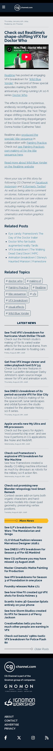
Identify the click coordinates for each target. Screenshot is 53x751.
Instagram (10, 186)
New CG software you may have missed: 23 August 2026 (25, 560)
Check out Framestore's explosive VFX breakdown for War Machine (23, 456)
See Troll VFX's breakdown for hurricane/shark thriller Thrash (24, 334)
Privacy (9, 728)
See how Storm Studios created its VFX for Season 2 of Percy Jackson (25, 614)
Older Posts (41, 649)
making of (35, 280)
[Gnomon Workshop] (19, 702)
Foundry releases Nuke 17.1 (22, 586)
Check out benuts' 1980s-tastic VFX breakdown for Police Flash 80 (25, 639)
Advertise (11, 724)
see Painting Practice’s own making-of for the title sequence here (24, 150)
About (9, 716)
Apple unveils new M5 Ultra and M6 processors (25, 425)
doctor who (15, 280)
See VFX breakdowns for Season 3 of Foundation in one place (25, 579)
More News (26, 520)
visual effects (16, 306)
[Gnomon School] (18, 688)
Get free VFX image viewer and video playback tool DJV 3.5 (24, 363)
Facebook (41, 182)
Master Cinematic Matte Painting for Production (26, 569)
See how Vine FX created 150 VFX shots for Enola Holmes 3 (26, 594)
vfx (34, 293)
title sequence (17, 293)
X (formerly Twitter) (34, 186)
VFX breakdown (18, 300)
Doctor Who (19, 95)
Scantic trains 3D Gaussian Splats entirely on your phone (26, 603)
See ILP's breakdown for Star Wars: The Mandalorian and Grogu (23, 531)
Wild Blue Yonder (18, 313)
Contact (11, 720)
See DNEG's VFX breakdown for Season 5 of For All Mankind (24, 551)
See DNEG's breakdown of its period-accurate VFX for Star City (26, 393)
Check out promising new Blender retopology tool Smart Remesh (24, 489)
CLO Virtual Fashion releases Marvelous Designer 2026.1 (23, 542)
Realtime (9, 75)
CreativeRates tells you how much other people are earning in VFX (26, 627)
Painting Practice (37, 142)
